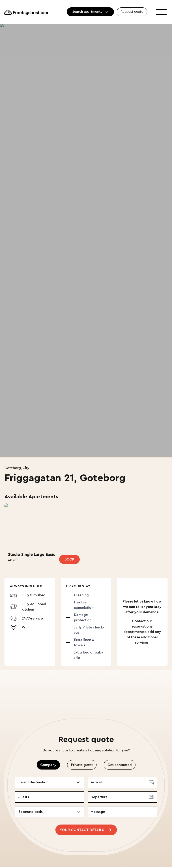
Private (82, 765)
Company (48, 765)
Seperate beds (31, 812)
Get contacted (120, 765)
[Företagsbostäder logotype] (26, 12)
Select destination (33, 782)
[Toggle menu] (161, 12)
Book (69, 559)
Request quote (131, 11)
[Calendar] (151, 782)
